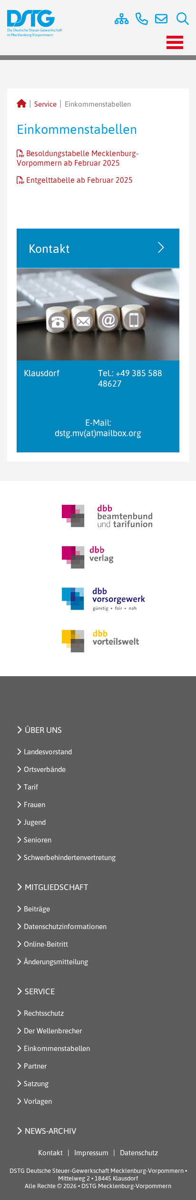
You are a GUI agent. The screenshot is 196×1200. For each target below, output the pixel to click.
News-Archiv (50, 1131)
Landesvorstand (48, 751)
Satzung (36, 1083)
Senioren (37, 839)
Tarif (31, 786)
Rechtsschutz (44, 1013)
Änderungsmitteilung (56, 961)
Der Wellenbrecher (53, 1030)
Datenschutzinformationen (65, 926)
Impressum (91, 1152)
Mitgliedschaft (56, 887)
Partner (35, 1065)
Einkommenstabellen (57, 1048)
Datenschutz (139, 1152)
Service (45, 104)
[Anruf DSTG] (138, 20)
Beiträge (37, 908)
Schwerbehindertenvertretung (70, 857)
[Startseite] (21, 104)
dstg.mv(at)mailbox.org (98, 433)
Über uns (43, 730)
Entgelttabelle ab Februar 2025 (79, 180)
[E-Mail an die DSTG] (158, 20)
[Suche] (179, 20)
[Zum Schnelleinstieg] (118, 20)
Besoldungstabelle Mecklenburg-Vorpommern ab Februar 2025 (77, 158)
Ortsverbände (45, 769)
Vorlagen (38, 1101)
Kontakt (50, 1152)
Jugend (35, 822)
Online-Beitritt (46, 944)
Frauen (34, 804)
